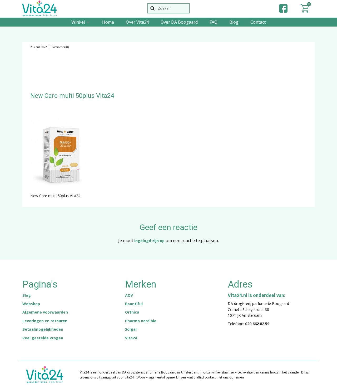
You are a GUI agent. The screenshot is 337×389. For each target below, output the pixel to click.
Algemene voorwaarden (45, 312)
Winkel (78, 22)
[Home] (39, 8)
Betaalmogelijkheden (42, 329)
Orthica (132, 312)
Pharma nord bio (140, 320)
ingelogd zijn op (149, 240)
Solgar (131, 329)
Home (108, 22)
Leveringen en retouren (44, 320)
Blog (234, 22)
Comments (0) (60, 47)
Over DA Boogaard (179, 22)
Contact (258, 22)
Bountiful (134, 303)
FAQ (213, 22)
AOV (129, 295)
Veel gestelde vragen (42, 337)
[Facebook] (283, 8)
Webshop (31, 303)
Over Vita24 (137, 22)
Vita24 (131, 337)
